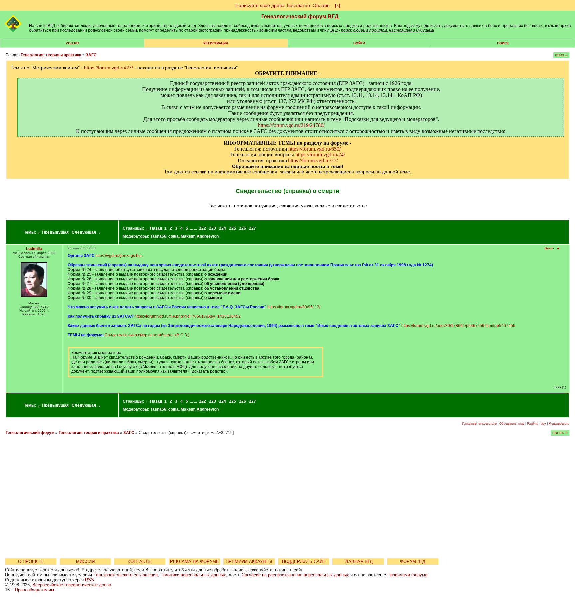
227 (252, 228)
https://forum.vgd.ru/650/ (314, 148)
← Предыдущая (53, 232)
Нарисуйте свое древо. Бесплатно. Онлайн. (283, 5)
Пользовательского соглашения (125, 574)
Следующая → (86, 232)
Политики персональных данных (193, 574)
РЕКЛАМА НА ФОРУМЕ (194, 561)
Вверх (549, 248)
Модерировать (559, 423)
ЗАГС (91, 55)
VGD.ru (72, 43)
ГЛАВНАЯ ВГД (358, 561)
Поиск (503, 43)
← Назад (153, 228)
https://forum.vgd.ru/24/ (320, 154)
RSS (89, 579)
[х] (337, 5)
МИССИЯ (85, 561)
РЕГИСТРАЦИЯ (215, 43)
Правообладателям (34, 589)
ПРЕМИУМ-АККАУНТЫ (249, 561)
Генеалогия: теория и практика (51, 55)
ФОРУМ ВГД (412, 561)
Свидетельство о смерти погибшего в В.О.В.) (147, 335)
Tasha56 (158, 236)
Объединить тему (511, 423)
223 (212, 228)
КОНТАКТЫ (140, 561)
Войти (359, 43)
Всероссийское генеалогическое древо (71, 584)
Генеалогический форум (30, 432)
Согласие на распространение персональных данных (295, 574)
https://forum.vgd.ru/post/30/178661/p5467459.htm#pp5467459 (458, 325)
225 (232, 228)
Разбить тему (536, 423)
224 (222, 228)
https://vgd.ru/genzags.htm (119, 255)
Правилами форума (407, 574)
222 (202, 228)
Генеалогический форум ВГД (299, 16)
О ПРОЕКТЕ (30, 561)
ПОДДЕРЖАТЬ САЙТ (303, 561)
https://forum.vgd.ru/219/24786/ (291, 125)
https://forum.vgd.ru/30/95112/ (293, 307)
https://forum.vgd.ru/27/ (108, 67)
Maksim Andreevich (200, 236)
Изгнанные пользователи (479, 423)
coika (173, 236)
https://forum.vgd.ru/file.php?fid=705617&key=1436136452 (187, 316)
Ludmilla (34, 248)
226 (242, 228)
